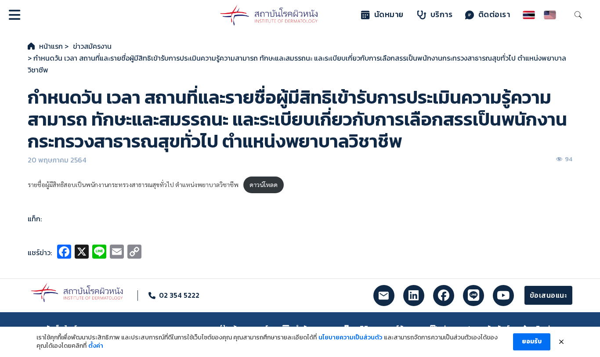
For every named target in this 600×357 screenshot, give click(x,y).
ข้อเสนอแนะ (548, 295)
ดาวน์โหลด (263, 184)
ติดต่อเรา (494, 14)
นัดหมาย (389, 14)
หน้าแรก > (54, 46)
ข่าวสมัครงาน (92, 46)
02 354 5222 (179, 295)
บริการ (441, 14)
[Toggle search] (578, 15)
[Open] (14, 15)
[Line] (99, 253)
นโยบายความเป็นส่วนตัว (350, 337)
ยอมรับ (532, 341)
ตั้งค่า (95, 346)
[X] (81, 253)
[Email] (117, 253)
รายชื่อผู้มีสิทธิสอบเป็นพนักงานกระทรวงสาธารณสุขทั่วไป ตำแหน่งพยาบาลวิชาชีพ (133, 184)
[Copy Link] (134, 253)
